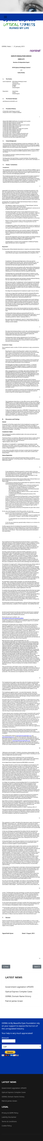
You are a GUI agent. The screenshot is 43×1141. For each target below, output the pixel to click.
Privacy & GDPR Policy (10, 1113)
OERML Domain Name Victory (18, 996)
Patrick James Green (14, 1001)
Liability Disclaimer (9, 1117)
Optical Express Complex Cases (18, 991)
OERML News (6, 46)
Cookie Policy (7, 1126)
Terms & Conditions (9, 1121)
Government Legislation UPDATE (19, 987)
